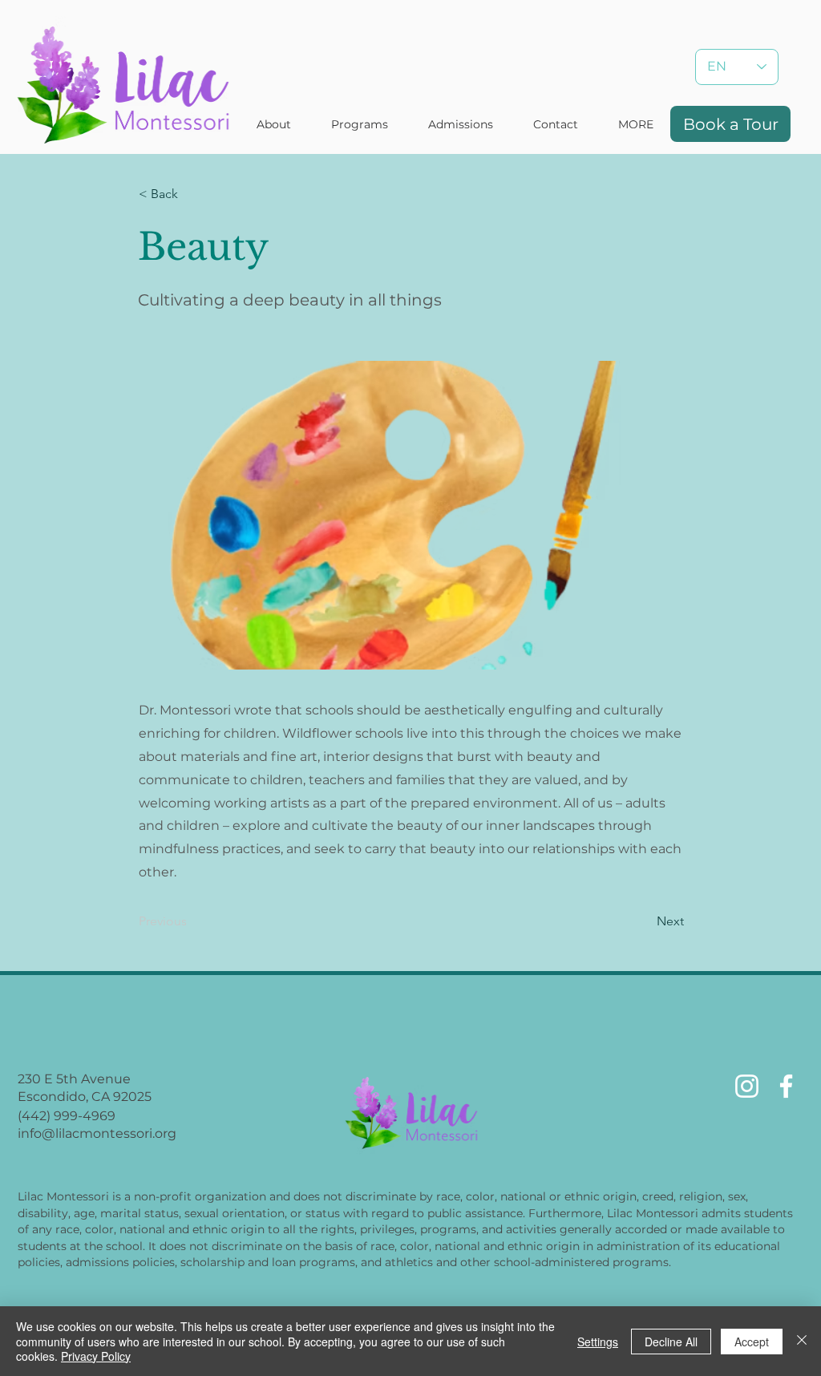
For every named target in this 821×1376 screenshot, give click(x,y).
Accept (751, 1342)
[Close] (801, 1341)
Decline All (671, 1342)
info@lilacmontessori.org (97, 1133)
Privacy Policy (96, 1356)
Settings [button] (597, 1342)
